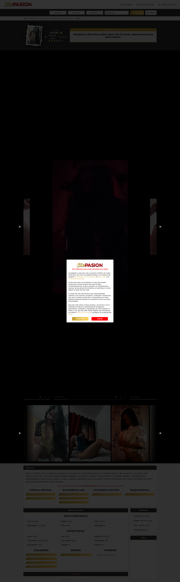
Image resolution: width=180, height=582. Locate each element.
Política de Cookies (83, 312)
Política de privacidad (76, 279)
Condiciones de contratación (85, 277)
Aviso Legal (102, 277)
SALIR (99, 319)
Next (160, 227)
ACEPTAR (80, 319)
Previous (20, 227)
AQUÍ (70, 314)
